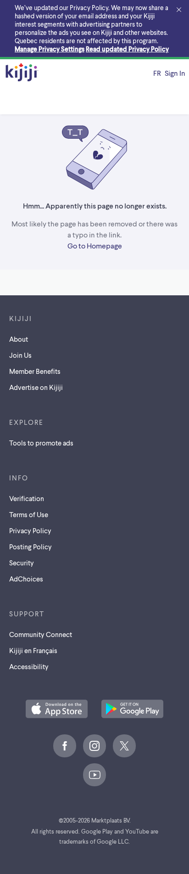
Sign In (175, 72)
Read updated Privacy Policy (127, 49)
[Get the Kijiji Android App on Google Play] (132, 710)
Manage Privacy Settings (49, 49)
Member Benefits (35, 371)
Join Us (20, 355)
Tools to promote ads (41, 443)
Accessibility (29, 666)
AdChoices (26, 579)
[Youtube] (94, 774)
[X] (124, 745)
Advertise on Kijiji (36, 387)
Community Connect (40, 634)
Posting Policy (30, 546)
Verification (26, 498)
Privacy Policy (30, 530)
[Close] (178, 10)
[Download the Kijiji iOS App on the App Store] (57, 710)
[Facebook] (64, 745)
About (18, 339)
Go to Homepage (94, 245)
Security (21, 562)
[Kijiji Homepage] (22, 73)
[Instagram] (94, 745)
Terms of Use (28, 514)
